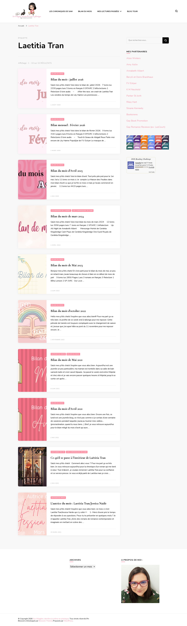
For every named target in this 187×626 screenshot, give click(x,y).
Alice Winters (133, 58)
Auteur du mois (58, 354)
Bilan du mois (85, 11)
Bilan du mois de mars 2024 (67, 216)
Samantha (138, 163)
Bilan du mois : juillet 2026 (67, 79)
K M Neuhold (133, 89)
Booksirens (132, 114)
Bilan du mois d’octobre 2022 (68, 311)
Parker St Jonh (133, 95)
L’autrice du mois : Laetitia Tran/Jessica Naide (78, 503)
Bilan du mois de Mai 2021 (66, 360)
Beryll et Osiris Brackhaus (139, 77)
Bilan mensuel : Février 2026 (68, 125)
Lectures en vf (58, 452)
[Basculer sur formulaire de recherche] (176, 11)
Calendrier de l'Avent (61, 210)
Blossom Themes (46, 621)
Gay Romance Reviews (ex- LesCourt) (145, 126)
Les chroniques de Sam (61, 11)
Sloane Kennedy (134, 108)
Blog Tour (132, 11)
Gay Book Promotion (137, 120)
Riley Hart (131, 102)
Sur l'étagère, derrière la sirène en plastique (51, 618)
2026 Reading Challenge (141, 159)
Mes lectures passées (108, 11)
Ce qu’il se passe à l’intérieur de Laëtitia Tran (78, 458)
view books (152, 172)
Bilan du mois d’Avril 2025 (67, 171)
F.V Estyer (131, 83)
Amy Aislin (132, 64)
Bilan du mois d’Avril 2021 (66, 409)
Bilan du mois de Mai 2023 (67, 265)
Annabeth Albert (135, 70)
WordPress (68, 621)
